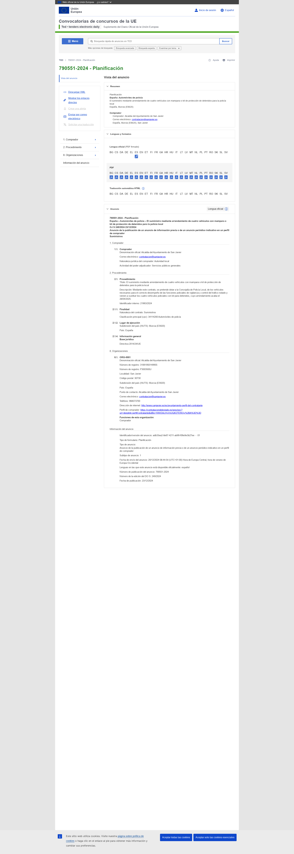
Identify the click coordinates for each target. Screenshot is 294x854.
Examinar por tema (168, 48)
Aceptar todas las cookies (176, 837)
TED (61, 60)
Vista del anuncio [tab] (69, 78)
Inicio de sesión (207, 10)
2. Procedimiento (72, 147)
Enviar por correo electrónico (77, 116)
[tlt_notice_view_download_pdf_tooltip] (111, 177)
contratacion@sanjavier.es (144, 119)
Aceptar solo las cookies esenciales (215, 837)
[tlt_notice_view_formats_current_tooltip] (226, 208)
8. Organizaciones (73, 155)
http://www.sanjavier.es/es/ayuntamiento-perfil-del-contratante (172, 405)
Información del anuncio (76, 163)
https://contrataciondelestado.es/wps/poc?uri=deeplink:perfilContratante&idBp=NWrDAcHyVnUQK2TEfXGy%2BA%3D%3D (160, 411)
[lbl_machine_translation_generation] (143, 188)
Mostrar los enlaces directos (78, 100)
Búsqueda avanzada (125, 48)
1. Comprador (70, 139)
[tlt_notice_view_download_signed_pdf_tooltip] (136, 156)
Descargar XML (76, 92)
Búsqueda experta (147, 48)
